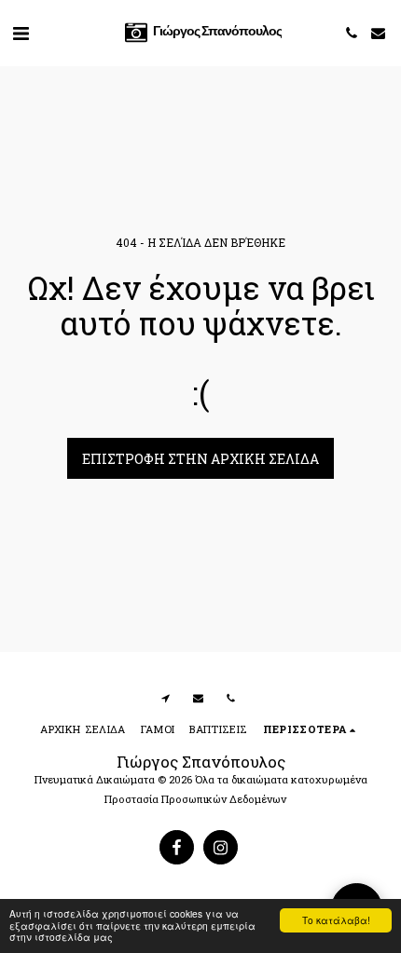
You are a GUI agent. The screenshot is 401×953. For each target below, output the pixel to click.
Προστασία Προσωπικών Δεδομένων (195, 799)
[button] (20, 32)
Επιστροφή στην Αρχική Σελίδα (200, 459)
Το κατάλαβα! (336, 920)
